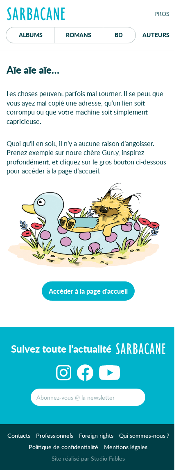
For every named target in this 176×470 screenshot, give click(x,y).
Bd (125, 34)
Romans (78, 35)
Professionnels (54, 435)
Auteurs (155, 35)
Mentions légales (125, 447)
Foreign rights (96, 435)
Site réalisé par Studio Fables (88, 458)
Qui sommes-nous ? (144, 435)
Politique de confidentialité (63, 447)
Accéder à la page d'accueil (88, 291)
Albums (31, 35)
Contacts (18, 435)
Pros (161, 14)
